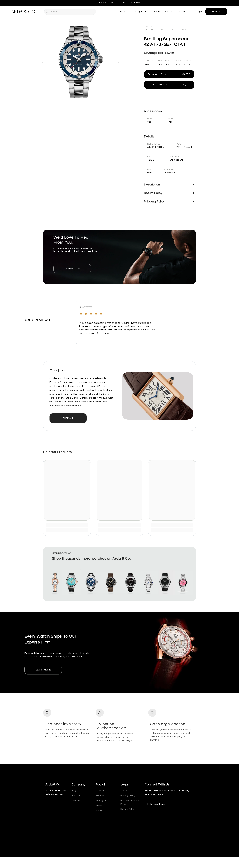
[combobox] (73, 12)
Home (147, 27)
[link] (67, 525)
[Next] (118, 62)
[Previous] (43, 62)
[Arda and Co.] (119, 257)
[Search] (47, 11)
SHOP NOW (135, 3)
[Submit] (189, 804)
